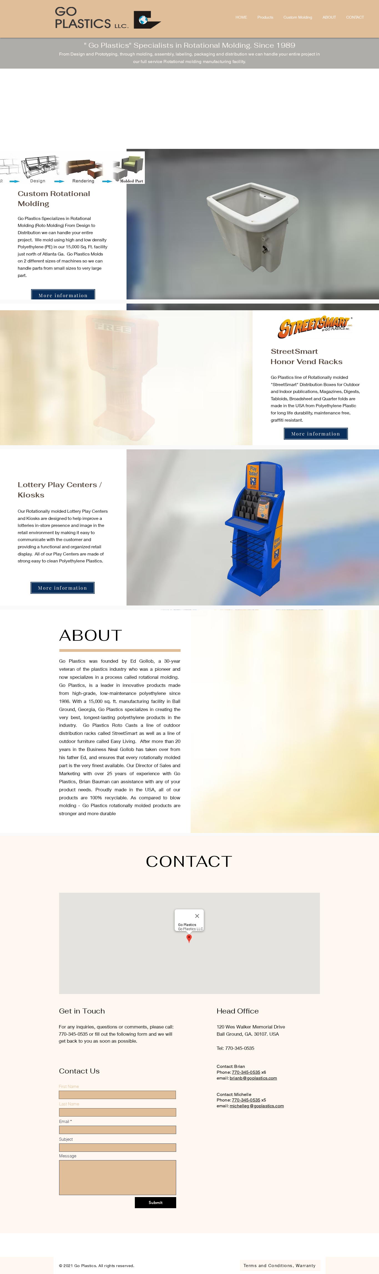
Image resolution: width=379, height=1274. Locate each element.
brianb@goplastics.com (253, 1078)
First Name (69, 1086)
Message (67, 1156)
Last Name (69, 1104)
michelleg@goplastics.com (257, 1105)
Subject (66, 1139)
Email (64, 1121)
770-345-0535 (246, 1072)
